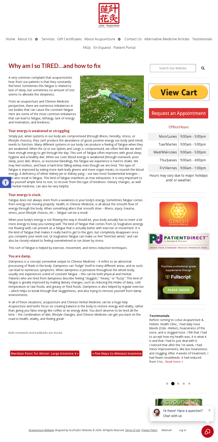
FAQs (87, 47)
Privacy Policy (149, 430)
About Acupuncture (99, 39)
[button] (5, 182)
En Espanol (102, 47)
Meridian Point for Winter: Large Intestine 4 (45, 353)
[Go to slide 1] (167, 384)
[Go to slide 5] (189, 384)
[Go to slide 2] (173, 384)
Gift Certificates (69, 39)
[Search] (203, 68)
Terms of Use (132, 430)
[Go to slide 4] (184, 384)
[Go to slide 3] (178, 384)
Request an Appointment (179, 113)
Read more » (174, 362)
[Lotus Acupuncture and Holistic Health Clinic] (109, 16)
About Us (25, 39)
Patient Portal (124, 47)
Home (10, 39)
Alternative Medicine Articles (166, 39)
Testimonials (202, 39)
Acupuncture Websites (41, 430)
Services (48, 39)
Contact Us (133, 39)
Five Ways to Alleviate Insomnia (117, 353)
